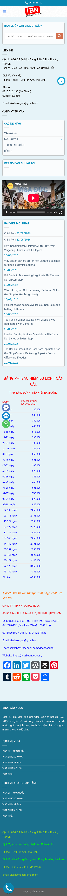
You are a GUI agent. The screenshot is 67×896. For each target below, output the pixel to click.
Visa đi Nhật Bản (11, 762)
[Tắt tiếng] (55, 212)
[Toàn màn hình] (60, 212)
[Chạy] (6, 212)
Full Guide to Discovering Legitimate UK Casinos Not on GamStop (31, 277)
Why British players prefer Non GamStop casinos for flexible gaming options (32, 263)
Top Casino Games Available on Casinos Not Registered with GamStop (29, 322)
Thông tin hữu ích (14, 145)
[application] (33, 198)
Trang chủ (10, 133)
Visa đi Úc (7, 774)
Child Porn (10, 233)
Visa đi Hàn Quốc (12, 768)
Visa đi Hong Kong (12, 756)
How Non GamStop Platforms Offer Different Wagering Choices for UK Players (29, 248)
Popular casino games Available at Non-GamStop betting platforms (32, 307)
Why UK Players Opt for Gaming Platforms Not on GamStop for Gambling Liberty (32, 292)
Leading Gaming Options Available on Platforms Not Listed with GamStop (31, 336)
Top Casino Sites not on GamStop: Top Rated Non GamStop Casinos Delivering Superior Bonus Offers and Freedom (32, 353)
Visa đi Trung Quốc (13, 751)
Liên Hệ (8, 151)
